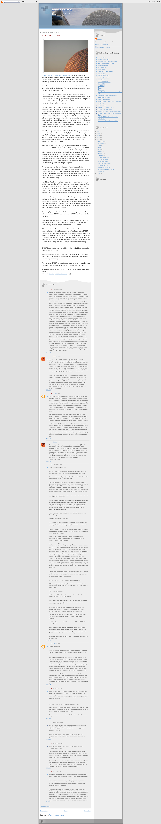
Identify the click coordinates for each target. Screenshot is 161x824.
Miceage (100, 88)
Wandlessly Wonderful (104, 167)
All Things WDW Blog (103, 59)
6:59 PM (48, 739)
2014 (98, 131)
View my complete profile (101, 44)
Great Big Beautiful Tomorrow (105, 71)
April (99, 149)
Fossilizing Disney (103, 161)
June (99, 145)
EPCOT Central (62, 9)
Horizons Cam (101, 73)
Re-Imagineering (102, 105)
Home (65, 811)
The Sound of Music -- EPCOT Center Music (109, 111)
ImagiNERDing (101, 79)
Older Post (87, 811)
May (99, 147)
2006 (98, 173)
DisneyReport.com (103, 65)
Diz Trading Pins (102, 67)
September (101, 143)
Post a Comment (45, 806)
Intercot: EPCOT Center (104, 81)
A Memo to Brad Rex (103, 157)
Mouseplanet (101, 89)
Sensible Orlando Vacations (105, 109)
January (100, 155)
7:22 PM (48, 438)
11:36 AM (48, 801)
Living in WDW (101, 83)
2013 (98, 133)
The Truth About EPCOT (104, 163)
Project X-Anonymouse (104, 99)
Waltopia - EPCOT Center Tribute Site (108, 117)
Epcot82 (55, 393)
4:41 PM (48, 640)
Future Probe (101, 69)
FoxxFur (55, 356)
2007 (98, 139)
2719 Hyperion (101, 57)
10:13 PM (48, 684)
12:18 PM (48, 352)
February (101, 153)
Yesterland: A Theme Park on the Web (108, 121)
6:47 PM (48, 718)
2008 (98, 137)
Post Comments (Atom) (56, 815)
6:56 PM (48, 390)
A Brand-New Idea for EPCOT (106, 169)
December (101, 141)
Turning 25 (101, 171)
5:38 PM (48, 768)
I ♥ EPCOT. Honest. (103, 159)
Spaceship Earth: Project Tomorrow (107, 61)
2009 (98, 135)
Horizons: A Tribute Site (104, 75)
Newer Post (44, 811)
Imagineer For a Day (103, 77)
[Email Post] (69, 274)
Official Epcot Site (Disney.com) (106, 63)
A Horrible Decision (103, 165)
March (100, 151)
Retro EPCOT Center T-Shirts (106, 107)
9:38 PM (48, 461)
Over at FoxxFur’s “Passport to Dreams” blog (56, 75)
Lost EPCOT (101, 86)
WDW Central (101, 118)
